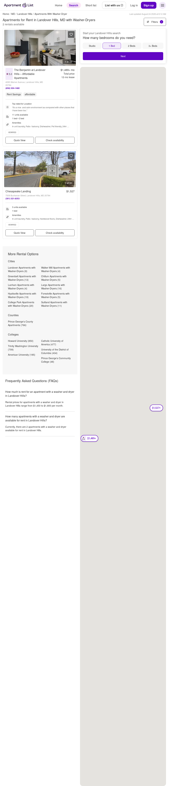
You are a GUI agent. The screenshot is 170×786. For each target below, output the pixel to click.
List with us (112, 5)
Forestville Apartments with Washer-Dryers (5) (55, 295)
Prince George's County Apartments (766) (20, 323)
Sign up (149, 5)
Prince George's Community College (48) (56, 359)
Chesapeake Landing (18, 191)
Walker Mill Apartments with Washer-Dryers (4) (55, 269)
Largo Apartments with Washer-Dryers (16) (53, 286)
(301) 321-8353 (12, 198)
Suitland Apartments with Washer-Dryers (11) (54, 304)
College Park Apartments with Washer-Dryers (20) (21, 304)
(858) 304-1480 (12, 88)
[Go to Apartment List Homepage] (18, 5)
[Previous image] (6, 48)
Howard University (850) (20, 340)
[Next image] (73, 48)
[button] (89, 438)
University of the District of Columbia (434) (55, 351)
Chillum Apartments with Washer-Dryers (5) (54, 278)
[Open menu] (162, 5)
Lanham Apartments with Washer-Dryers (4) (21, 286)
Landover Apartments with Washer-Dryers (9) (22, 269)
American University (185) (21, 354)
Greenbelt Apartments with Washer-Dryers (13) (22, 278)
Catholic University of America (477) (52, 342)
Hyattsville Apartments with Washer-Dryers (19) (22, 295)
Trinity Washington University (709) (23, 347)
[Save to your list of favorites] (71, 34)
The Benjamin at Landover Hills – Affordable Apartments (29, 74)
